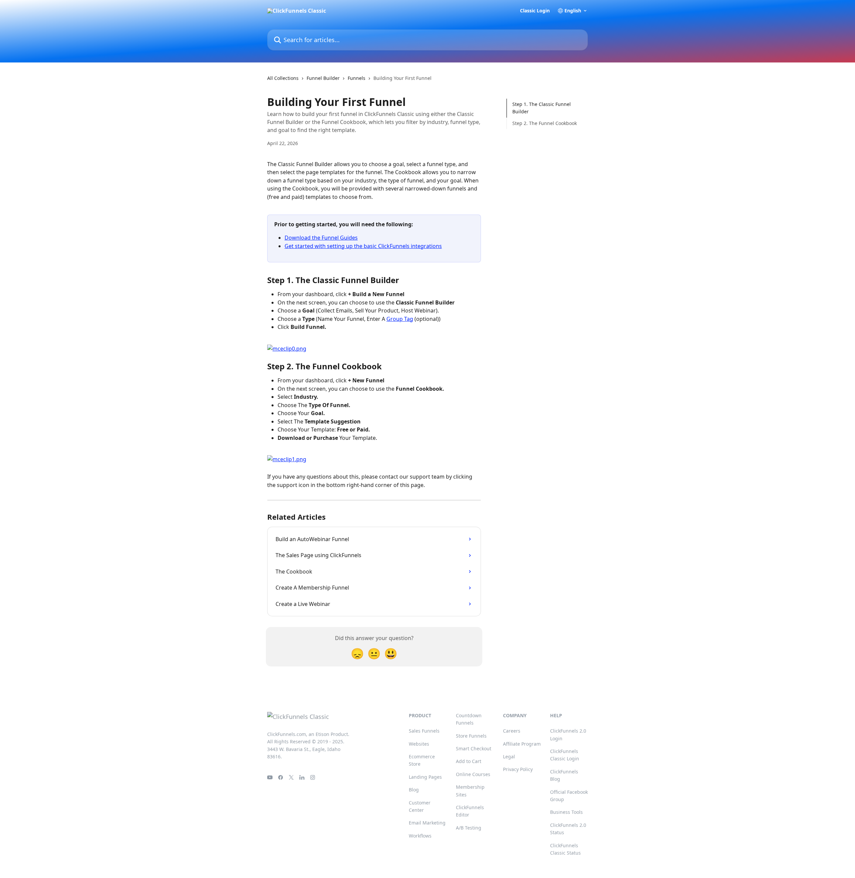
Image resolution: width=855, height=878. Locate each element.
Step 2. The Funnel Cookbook (544, 123)
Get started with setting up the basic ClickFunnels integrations (363, 246)
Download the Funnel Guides (321, 237)
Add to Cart (468, 761)
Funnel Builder (323, 78)
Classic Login (535, 10)
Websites (419, 744)
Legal (509, 756)
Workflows (420, 836)
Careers (511, 731)
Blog (414, 789)
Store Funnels (471, 736)
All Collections (283, 78)
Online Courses (473, 774)
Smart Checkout (473, 748)
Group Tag (399, 319)
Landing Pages (425, 777)
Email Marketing (427, 823)
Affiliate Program (522, 744)
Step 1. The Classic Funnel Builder (541, 108)
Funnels (356, 78)
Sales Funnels (424, 731)
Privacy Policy (518, 769)
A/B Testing (468, 828)
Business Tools (566, 812)
